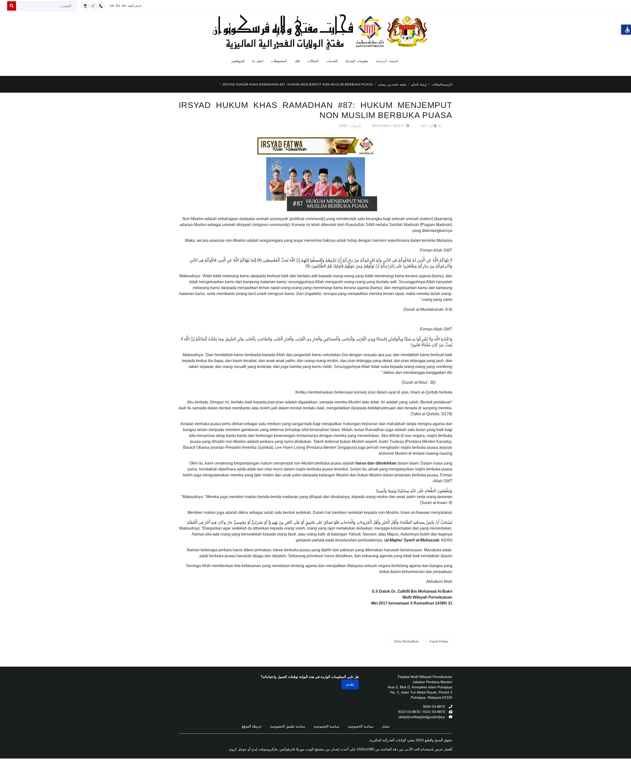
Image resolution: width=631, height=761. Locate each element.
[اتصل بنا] (101, 5)
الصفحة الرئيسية (387, 61)
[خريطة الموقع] (85, 5)
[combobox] (46, 6)
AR (112, 6)
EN (118, 6)
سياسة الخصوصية (360, 726)
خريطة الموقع (252, 726)
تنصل (385, 726)
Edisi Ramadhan (406, 641)
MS (124, 6)
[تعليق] (93, 5)
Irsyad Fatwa (439, 641)
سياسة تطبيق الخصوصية (287, 726)
